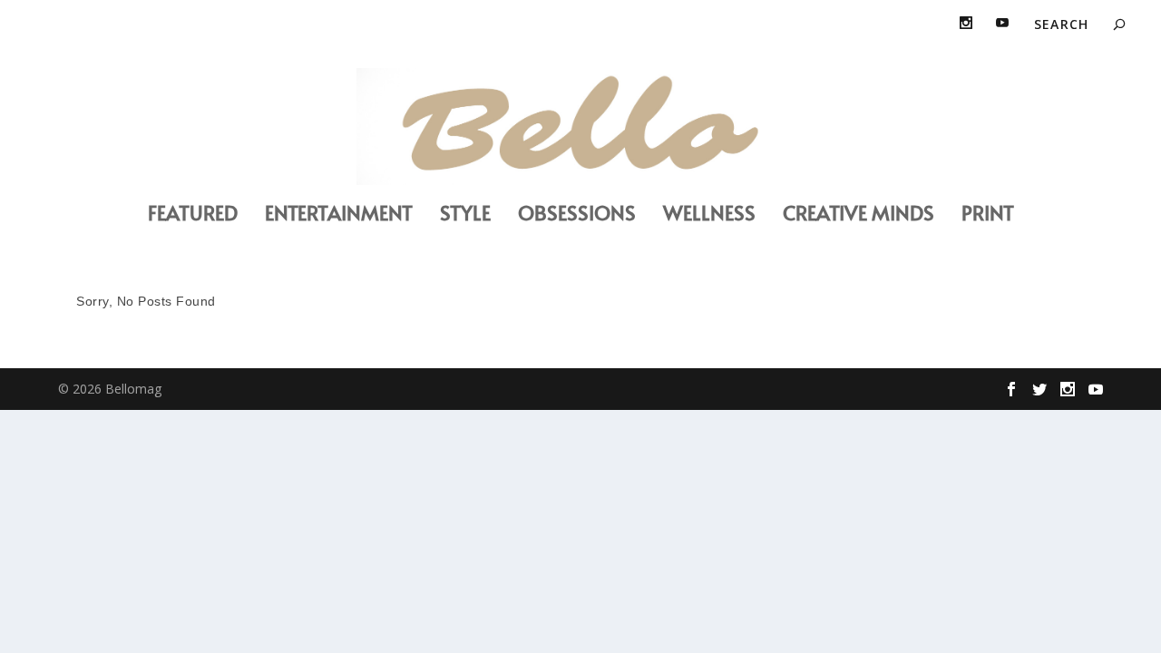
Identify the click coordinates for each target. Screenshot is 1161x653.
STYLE (465, 215)
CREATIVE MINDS (858, 215)
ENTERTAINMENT (339, 215)
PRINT (987, 215)
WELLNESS (709, 215)
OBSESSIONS (577, 215)
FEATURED (193, 215)
